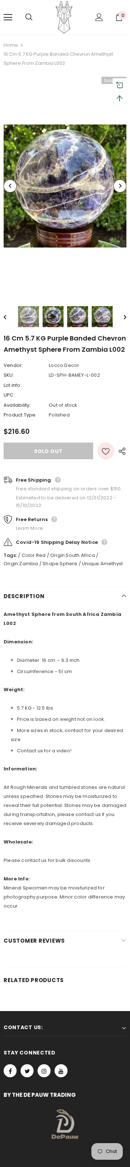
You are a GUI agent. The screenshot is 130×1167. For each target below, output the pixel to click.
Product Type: (20, 414)
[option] (65, 186)
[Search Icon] (36, 17)
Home (11, 45)
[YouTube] (61, 1070)
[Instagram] (44, 1070)
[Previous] (10, 186)
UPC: (9, 395)
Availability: (17, 405)
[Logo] (64, 17)
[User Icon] (99, 17)
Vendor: (13, 365)
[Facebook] (10, 1070)
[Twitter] (27, 1070)
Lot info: (13, 385)
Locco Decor (64, 365)
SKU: (9, 375)
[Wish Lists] (106, 451)
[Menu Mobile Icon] (8, 17)
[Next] (119, 186)
